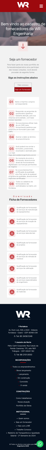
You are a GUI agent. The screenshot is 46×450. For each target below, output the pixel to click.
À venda (23, 385)
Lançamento (23, 374)
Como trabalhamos (24, 398)
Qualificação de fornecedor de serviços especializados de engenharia (26, 280)
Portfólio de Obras (23, 406)
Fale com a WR (23, 426)
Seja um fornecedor (23, 89)
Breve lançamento (23, 370)
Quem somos (23, 418)
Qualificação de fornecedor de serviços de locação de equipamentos (26, 221)
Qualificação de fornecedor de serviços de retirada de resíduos (26, 256)
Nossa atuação (23, 402)
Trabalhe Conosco (23, 429)
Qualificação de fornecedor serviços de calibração (26, 267)
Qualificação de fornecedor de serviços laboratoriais (26, 232)
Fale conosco (23, 85)
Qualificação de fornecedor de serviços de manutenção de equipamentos (26, 210)
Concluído (23, 382)
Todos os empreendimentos (23, 367)
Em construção (23, 378)
